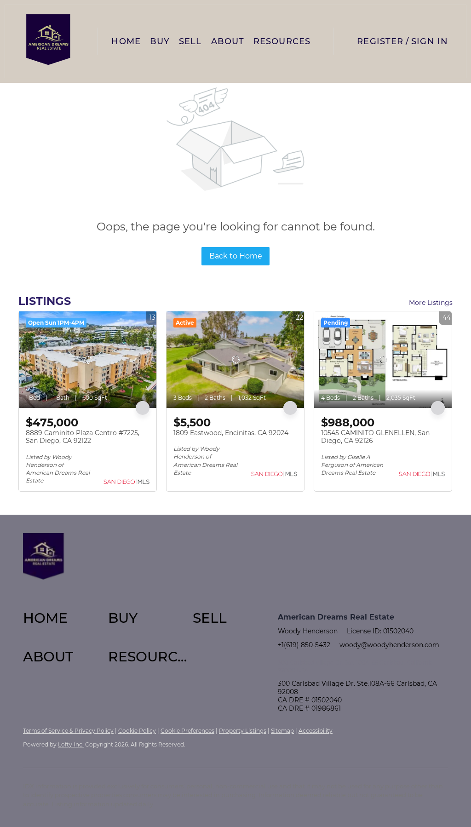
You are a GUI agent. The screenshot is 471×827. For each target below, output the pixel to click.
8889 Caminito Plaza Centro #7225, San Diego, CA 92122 (82, 437)
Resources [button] (281, 41)
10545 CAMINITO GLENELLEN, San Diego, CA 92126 (375, 437)
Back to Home (235, 256)
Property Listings (242, 730)
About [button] (228, 41)
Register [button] (380, 41)
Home (125, 41)
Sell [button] (190, 41)
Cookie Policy (137, 730)
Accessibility (316, 730)
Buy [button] (160, 41)
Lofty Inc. (71, 744)
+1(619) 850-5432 (304, 645)
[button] (48, 41)
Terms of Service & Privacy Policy (68, 730)
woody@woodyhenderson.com (389, 645)
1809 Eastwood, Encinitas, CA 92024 (230, 433)
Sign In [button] (429, 41)
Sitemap (282, 730)
